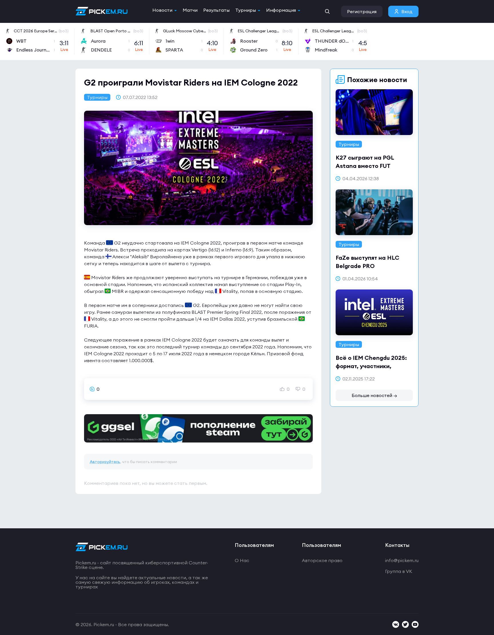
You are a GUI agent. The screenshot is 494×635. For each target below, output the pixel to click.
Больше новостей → (374, 395)
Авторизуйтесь (105, 461)
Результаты (216, 10)
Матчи (190, 10)
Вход (407, 11)
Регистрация (362, 11)
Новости (162, 10)
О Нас (242, 560)
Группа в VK (398, 571)
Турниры (245, 10)
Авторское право (322, 560)
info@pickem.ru (402, 560)
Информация (281, 10)
